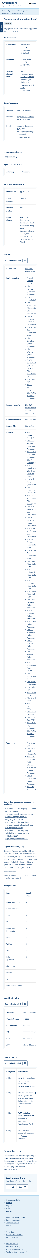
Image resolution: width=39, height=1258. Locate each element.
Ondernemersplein (13, 1249)
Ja (8, 1187)
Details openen (1, 27)
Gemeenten (5, 13)
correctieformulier (24, 1161)
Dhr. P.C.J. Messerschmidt (32, 767)
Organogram (10, 157)
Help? (17, 31)
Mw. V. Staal (31, 452)
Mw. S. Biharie (32, 379)
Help (8, 1208)
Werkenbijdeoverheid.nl (15, 1252)
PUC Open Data (12, 1237)
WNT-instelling (24, 1113)
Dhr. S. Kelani (32, 561)
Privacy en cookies (13, 1220)
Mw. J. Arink (31, 693)
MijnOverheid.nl (12, 1244)
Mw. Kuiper (31, 743)
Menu (33, 3)
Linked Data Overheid (14, 1235)
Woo (20, 1130)
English (9, 1205)
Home (4, 11)
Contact (9, 1203)
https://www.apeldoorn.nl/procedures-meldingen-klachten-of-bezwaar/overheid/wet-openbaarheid (27, 82)
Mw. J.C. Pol (31, 621)
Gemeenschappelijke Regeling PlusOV (19, 822)
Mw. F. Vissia (31, 591)
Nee (20, 1187)
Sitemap (9, 1225)
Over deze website (13, 1200)
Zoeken (9, 1211)
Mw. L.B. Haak (32, 723)
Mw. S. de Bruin (31, 420)
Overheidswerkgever (26, 1093)
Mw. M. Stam (30, 426)
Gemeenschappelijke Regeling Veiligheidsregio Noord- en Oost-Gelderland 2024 (17, 833)
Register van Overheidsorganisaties (18, 11)
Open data (10, 1232)
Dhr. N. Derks (32, 698)
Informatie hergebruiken (15, 1217)
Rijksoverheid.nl (12, 1246)
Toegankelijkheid (12, 1223)
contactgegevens (12, 1166)
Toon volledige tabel (13, 260)
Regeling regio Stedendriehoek (16, 839)
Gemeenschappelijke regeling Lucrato (19, 814)
